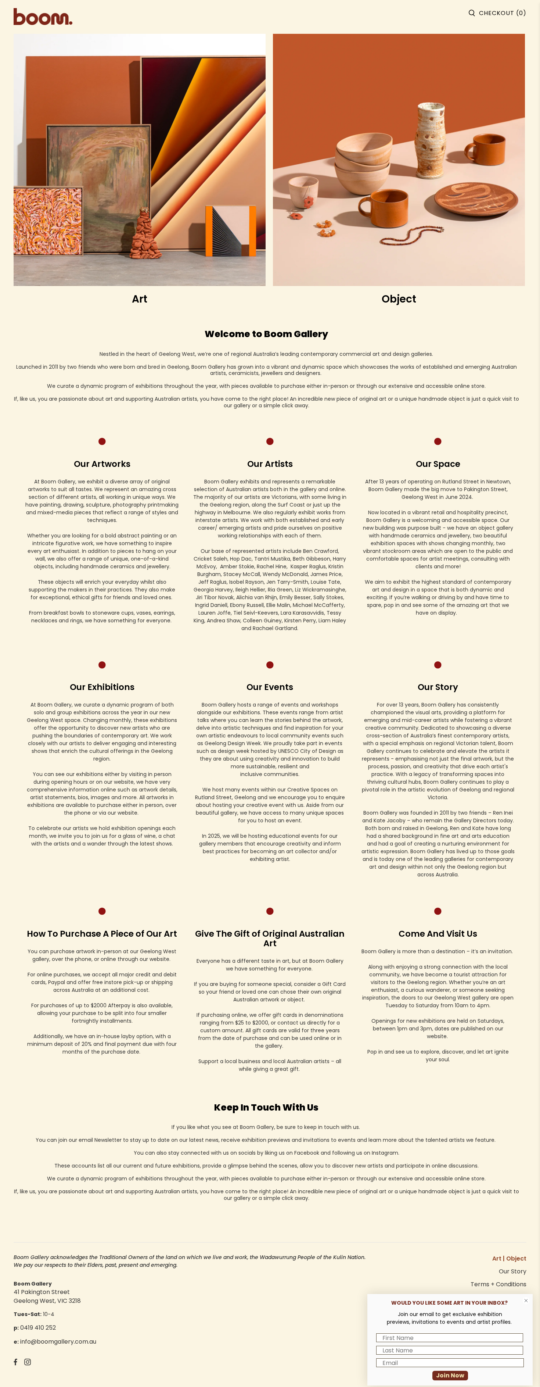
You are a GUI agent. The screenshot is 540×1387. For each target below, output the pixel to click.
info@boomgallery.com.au (58, 1341)
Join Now (450, 1375)
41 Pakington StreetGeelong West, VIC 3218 (47, 1296)
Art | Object (509, 1258)
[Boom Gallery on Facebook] (15, 1363)
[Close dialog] (526, 1300)
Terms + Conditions (498, 1284)
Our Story (512, 1271)
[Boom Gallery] (43, 12)
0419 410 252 (38, 1327)
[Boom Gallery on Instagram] (27, 1363)
